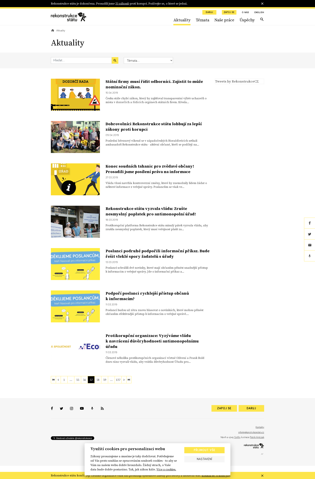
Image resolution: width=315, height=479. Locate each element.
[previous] (58, 379)
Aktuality (181, 20)
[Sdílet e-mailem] (309, 245)
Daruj (209, 12)
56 (84, 380)
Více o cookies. (166, 469)
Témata (202, 20)
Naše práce (224, 20)
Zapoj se (229, 12)
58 (97, 380)
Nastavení (204, 459)
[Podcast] (309, 255)
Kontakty (260, 427)
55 (77, 380)
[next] (124, 379)
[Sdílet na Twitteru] (309, 234)
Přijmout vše (204, 450)
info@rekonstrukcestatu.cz (251, 432)
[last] (129, 379)
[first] (53, 379)
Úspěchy (247, 20)
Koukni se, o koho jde (216, 475)
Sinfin (237, 437)
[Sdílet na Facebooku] (309, 223)
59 (104, 380)
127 (118, 380)
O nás (245, 13)
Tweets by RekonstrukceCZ (237, 81)
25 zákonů (122, 3)
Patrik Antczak (257, 437)
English (259, 13)
